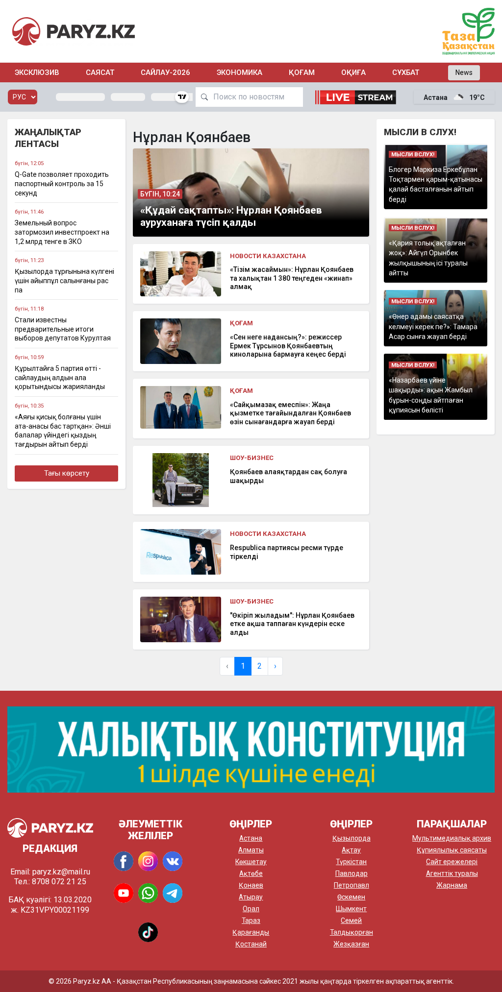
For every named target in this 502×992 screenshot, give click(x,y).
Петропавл (351, 885)
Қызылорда (351, 838)
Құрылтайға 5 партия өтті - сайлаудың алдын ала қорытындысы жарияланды (60, 377)
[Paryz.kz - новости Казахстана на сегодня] (73, 31)
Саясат (100, 72)
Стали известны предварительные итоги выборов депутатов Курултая (63, 329)
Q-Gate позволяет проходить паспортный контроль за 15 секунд (62, 183)
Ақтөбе (251, 873)
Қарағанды (250, 932)
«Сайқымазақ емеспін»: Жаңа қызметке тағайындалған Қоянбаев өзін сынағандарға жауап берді (290, 413)
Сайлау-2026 (165, 72)
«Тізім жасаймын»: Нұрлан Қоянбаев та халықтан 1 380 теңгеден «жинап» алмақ (291, 278)
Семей (351, 920)
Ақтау (351, 850)
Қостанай (251, 944)
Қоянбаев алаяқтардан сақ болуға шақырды (288, 476)
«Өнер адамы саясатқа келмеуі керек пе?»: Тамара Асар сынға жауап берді (433, 326)
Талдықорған (351, 932)
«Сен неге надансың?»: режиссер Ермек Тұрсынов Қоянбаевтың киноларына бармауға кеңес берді (288, 345)
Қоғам (302, 72)
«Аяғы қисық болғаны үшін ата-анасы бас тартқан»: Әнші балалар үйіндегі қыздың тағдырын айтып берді (63, 430)
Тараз (251, 920)
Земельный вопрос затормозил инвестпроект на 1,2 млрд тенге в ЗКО (62, 232)
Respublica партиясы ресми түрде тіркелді (286, 552)
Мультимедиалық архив (451, 838)
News (464, 72)
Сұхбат (405, 72)
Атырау (251, 897)
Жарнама (451, 885)
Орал (251, 909)
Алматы (251, 850)
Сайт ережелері (451, 862)
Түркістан (351, 862)
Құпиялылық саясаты (452, 850)
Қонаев (251, 885)
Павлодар (351, 873)
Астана (250, 838)
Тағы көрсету (66, 473)
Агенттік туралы (452, 873)
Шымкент (351, 909)
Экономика (239, 72)
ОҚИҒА (353, 72)
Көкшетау (251, 862)
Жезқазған (351, 944)
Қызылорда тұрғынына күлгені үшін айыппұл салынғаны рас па (64, 280)
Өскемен (351, 897)
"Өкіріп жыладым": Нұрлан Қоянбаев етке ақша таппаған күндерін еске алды (292, 623)
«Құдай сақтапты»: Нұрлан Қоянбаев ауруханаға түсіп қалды (231, 216)
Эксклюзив (37, 72)
